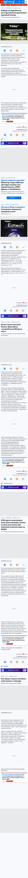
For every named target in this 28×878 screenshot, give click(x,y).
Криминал (6, 666)
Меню (1, 1)
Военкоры (20, 4)
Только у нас (14, 4)
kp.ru (25, 127)
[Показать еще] (23, 50)
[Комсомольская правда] (8, 2)
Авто (6, 676)
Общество (4, 121)
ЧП (4, 139)
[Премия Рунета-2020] (13, 1)
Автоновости (6, 798)
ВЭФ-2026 (8, 4)
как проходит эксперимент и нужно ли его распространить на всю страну (13, 117)
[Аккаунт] (26, 1)
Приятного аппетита (8, 483)
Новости (3, 4)
